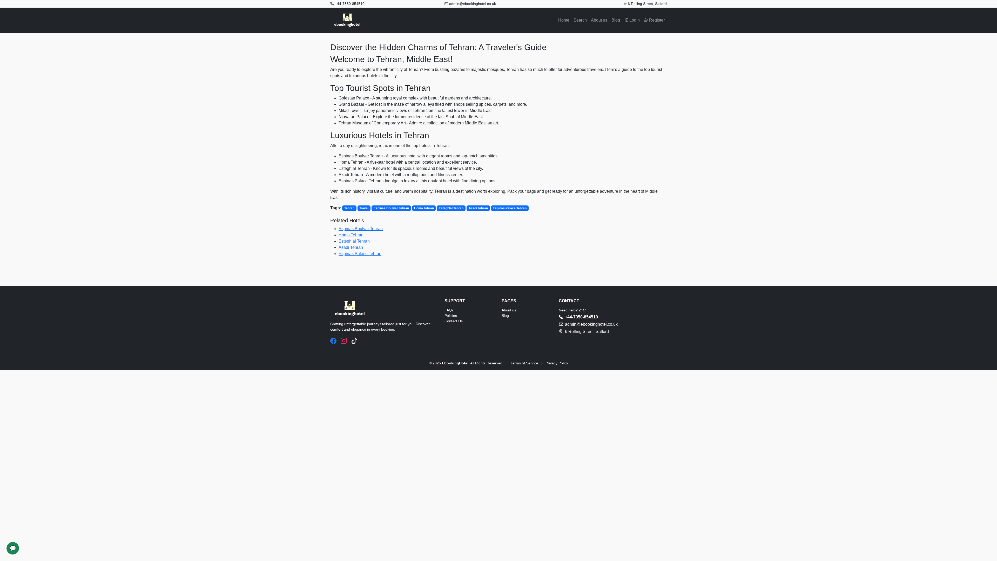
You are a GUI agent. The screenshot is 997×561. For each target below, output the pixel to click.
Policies (450, 315)
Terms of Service (524, 363)
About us (599, 20)
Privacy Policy (556, 363)
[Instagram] (344, 341)
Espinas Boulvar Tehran (361, 228)
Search (580, 20)
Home (563, 20)
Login (634, 20)
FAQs (449, 310)
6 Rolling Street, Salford (647, 4)
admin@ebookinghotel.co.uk (472, 4)
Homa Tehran (351, 235)
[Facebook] (333, 341)
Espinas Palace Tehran (360, 253)
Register (656, 20)
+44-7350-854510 (350, 4)
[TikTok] (354, 341)
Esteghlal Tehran (354, 241)
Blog (615, 20)
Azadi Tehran (351, 247)
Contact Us (453, 321)
